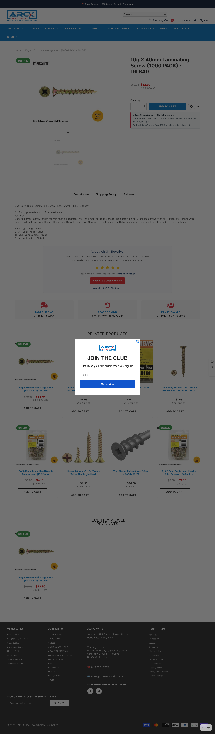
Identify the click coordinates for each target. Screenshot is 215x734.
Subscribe (107, 384)
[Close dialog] (137, 341)
